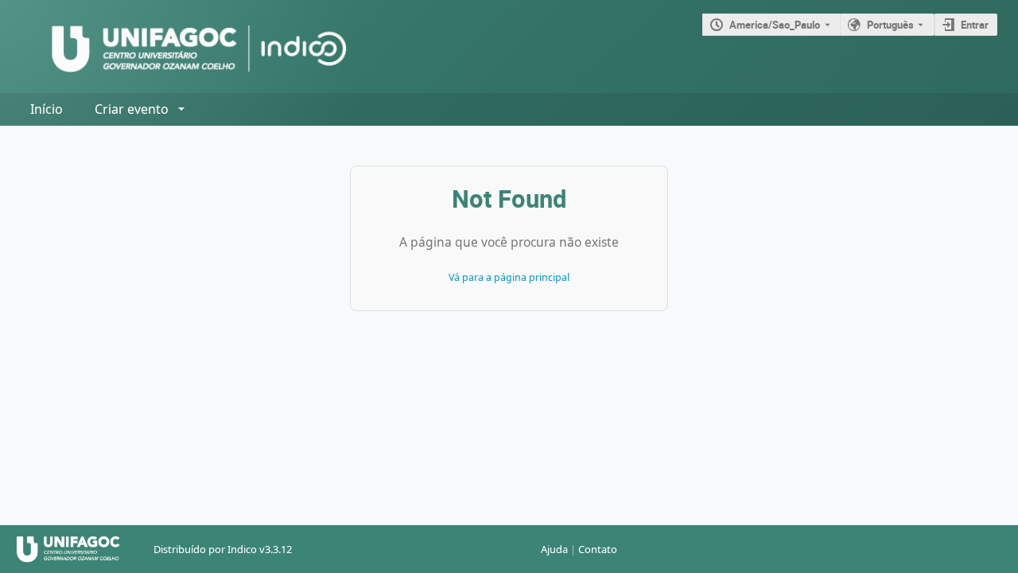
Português (890, 25)
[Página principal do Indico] (183, 46)
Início (46, 109)
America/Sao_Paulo (774, 25)
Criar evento (132, 109)
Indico (242, 549)
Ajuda (554, 549)
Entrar (975, 25)
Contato (597, 549)
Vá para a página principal (509, 277)
